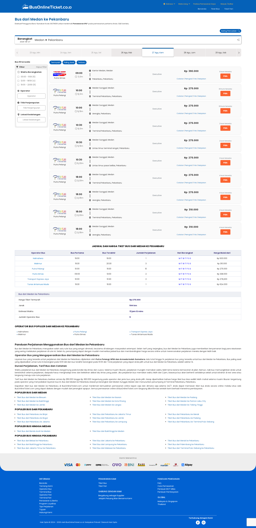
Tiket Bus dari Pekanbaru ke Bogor (32, 418)
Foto (195, 79)
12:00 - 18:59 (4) (28, 80)
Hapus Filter (41, 67)
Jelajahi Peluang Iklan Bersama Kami (115, 498)
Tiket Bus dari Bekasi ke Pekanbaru (32, 440)
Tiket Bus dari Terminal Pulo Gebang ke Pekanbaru (191, 448)
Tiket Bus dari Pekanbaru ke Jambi (108, 418)
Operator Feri (45, 495)
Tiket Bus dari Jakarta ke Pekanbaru (108, 440)
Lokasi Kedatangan (31, 119)
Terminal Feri (45, 497)
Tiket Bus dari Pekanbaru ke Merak (183, 414)
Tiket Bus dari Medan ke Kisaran (106, 397)
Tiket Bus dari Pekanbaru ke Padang (184, 418)
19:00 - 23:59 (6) (28, 84)
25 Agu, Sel (96, 52)
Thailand (162, 504)
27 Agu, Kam (158, 52)
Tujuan (42, 509)
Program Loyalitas (47, 503)
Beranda (202, 9)
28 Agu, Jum (189, 52)
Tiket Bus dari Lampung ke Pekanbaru (109, 444)
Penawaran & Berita (48, 500)
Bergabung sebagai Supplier (111, 495)
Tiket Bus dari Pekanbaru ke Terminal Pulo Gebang (191, 421)
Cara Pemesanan (166, 486)
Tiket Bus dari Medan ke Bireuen (31, 397)
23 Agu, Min (35, 52)
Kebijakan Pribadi (92, 522)
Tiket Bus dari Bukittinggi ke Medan (108, 431)
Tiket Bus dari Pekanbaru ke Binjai (32, 414)
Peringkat (188, 79)
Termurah (55, 62)
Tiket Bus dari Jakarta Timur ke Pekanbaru (36, 448)
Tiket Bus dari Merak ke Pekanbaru (183, 440)
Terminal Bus (45, 492)
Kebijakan (202, 79)
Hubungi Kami (45, 512)
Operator (31, 96)
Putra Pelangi (38, 268)
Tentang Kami (46, 486)
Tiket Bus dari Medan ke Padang (182, 397)
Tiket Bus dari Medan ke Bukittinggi (33, 401)
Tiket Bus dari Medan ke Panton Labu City (187, 401)
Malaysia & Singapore (167, 501)
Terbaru (81, 62)
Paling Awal (69, 62)
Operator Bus (45, 489)
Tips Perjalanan (46, 506)
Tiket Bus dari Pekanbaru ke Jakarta (33, 421)
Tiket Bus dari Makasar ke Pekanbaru (109, 448)
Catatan (180, 79)
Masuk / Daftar (226, 4)
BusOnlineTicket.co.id (75, 522)
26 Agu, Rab (126, 52)
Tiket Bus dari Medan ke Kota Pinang (109, 401)
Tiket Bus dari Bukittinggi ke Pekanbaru (34, 444)
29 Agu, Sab (220, 52)
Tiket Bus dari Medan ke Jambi (31, 404)
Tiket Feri (228, 9)
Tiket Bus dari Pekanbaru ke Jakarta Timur (111, 414)
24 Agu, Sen (65, 52)
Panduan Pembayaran (168, 492)
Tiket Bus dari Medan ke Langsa (106, 404)
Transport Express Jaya (38, 279)
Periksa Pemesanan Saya (204, 4)
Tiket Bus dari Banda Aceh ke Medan (33, 431)
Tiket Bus (215, 9)
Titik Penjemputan (31, 108)
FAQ (159, 483)
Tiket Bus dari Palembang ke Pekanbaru (186, 444)
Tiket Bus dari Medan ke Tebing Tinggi (185, 404)
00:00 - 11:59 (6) (28, 76)
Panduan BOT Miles (166, 489)
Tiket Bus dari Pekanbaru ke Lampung (109, 421)
